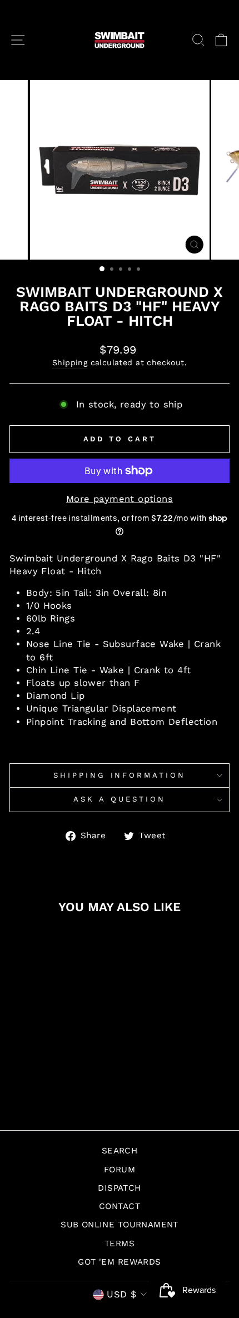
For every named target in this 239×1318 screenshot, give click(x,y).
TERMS (119, 1244)
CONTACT (119, 1206)
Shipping (69, 362)
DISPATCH (119, 1188)
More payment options (119, 499)
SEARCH (119, 1151)
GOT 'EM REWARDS (119, 1262)
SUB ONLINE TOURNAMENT (119, 1225)
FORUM (119, 1170)
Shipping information (119, 775)
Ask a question (119, 799)
